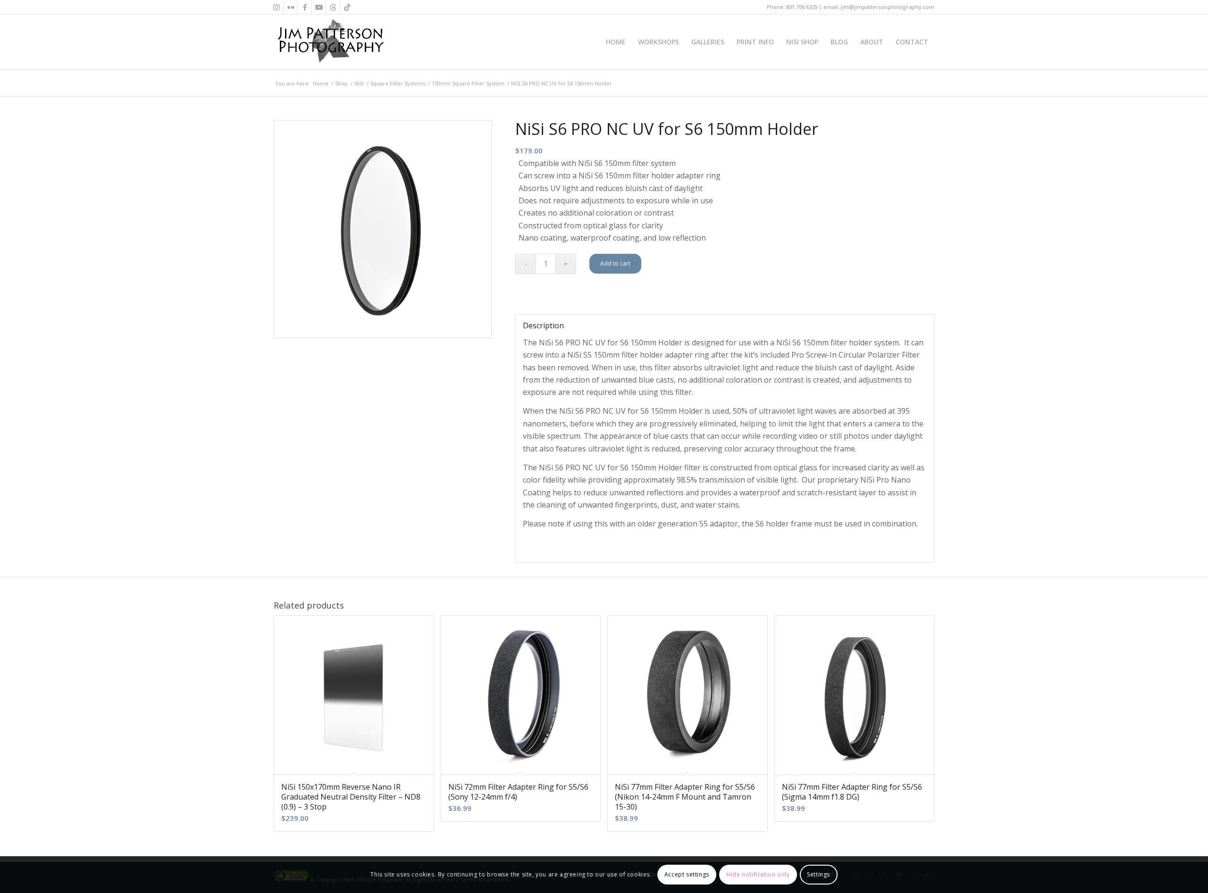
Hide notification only (757, 874)
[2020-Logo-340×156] (330, 42)
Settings (818, 874)
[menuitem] (616, 42)
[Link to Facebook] (304, 7)
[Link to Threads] (333, 7)
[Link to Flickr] (290, 7)
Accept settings (686, 874)
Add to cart (615, 263)
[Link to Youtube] (319, 7)
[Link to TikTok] (347, 7)
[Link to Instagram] (276, 7)
